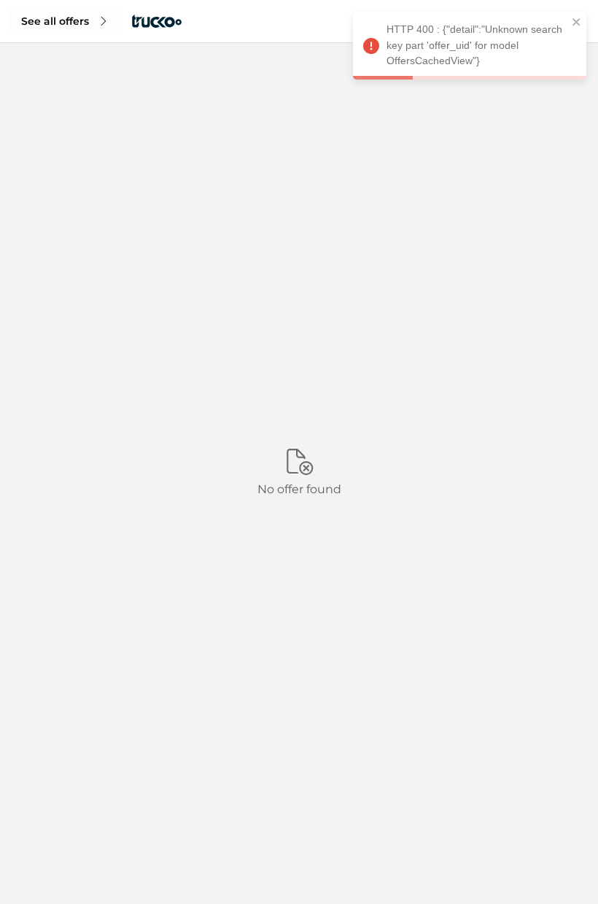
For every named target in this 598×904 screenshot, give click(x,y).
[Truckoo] (157, 21)
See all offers (55, 21)
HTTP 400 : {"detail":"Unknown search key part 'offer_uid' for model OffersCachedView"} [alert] (474, 44)
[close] (577, 24)
